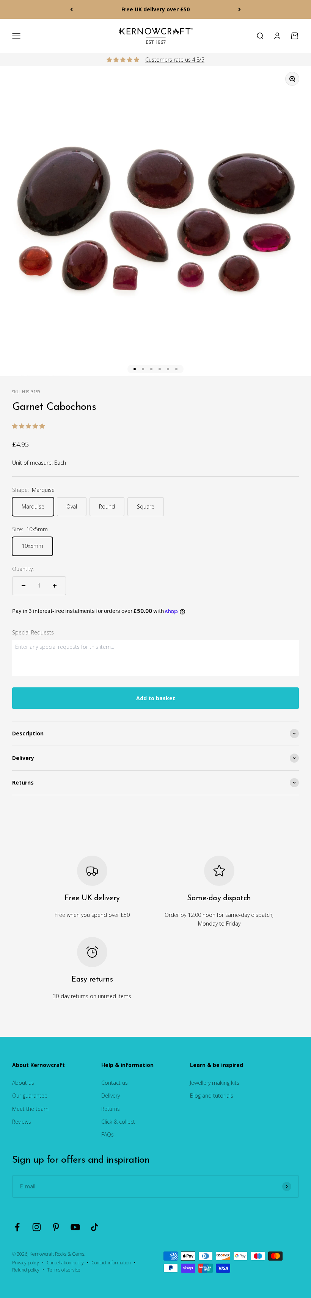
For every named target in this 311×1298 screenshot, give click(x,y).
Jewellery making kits (214, 1082)
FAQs (107, 1134)
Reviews (21, 1121)
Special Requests (33, 632)
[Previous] (71, 9)
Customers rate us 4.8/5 (174, 59)
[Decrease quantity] (24, 586)
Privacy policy (25, 1262)
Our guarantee (29, 1095)
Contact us (114, 1082)
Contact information (111, 1262)
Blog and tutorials (211, 1095)
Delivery (110, 1095)
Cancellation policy (65, 1262)
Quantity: (23, 568)
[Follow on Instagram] (36, 1227)
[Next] (239, 9)
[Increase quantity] (55, 586)
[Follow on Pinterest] (56, 1227)
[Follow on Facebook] (17, 1227)
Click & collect (118, 1121)
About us (23, 1082)
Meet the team (30, 1108)
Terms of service (63, 1270)
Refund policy (25, 1270)
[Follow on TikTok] (95, 1227)
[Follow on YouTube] (75, 1227)
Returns (110, 1108)
